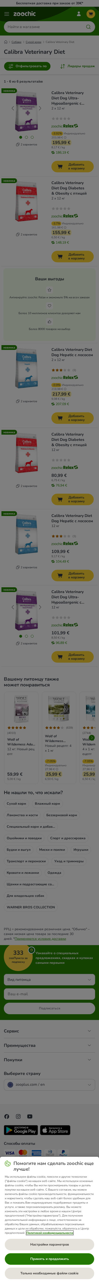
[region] (49, 1220)
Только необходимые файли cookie (49, 1273)
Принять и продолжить (49, 1259)
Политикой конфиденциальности (49, 1233)
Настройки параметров (49, 1244)
